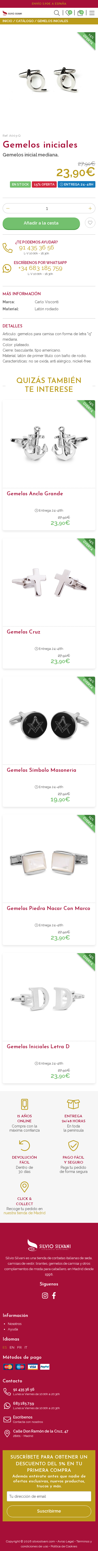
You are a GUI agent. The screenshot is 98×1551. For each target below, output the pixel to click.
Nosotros (14, 1324)
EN (12, 1347)
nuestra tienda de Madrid (24, 1213)
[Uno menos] (8, 208)
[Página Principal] (12, 13)
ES (5, 1347)
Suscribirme (49, 1511)
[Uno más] (90, 208)
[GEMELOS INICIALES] (49, 78)
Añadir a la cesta (41, 223)
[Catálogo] (92, 12)
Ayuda (13, 1329)
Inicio (7, 21)
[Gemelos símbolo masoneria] (49, 722)
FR (19, 1347)
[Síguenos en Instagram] (45, 1295)
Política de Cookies (64, 1546)
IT (26, 1347)
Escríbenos (28, 1419)
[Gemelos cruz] (49, 583)
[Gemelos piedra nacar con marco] (49, 860)
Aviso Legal (65, 1541)
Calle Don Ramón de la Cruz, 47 (40, 1433)
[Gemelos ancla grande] (49, 445)
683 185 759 (36, 1405)
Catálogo (25, 21)
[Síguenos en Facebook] (54, 1295)
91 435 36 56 (36, 1391)
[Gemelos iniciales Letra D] (49, 998)
